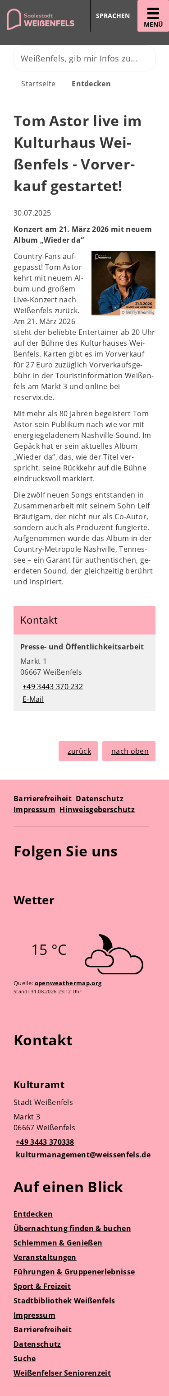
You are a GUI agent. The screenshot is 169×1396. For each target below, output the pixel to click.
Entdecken (91, 84)
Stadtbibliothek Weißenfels (64, 1301)
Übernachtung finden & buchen (72, 1228)
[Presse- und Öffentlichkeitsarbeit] (84, 673)
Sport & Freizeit (42, 1286)
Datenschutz (99, 799)
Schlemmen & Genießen (58, 1243)
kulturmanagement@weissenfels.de (82, 1155)
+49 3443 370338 (44, 1142)
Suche (25, 1358)
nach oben (130, 751)
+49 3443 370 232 (51, 686)
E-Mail (32, 699)
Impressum (34, 809)
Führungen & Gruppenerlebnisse (74, 1272)
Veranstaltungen (45, 1257)
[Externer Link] (22, 877)
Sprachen (113, 15)
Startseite (38, 84)
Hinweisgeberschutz (97, 809)
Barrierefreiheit (43, 799)
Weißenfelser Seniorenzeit (62, 1373)
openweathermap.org (68, 983)
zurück (79, 751)
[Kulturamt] (84, 1121)
